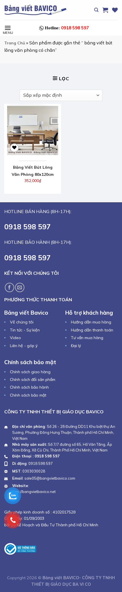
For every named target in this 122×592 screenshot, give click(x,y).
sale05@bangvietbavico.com (49, 478)
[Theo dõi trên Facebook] (9, 287)
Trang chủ (14, 43)
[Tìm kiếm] (96, 10)
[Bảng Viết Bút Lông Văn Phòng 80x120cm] (32, 129)
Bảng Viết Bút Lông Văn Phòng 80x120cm (33, 171)
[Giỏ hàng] (105, 10)
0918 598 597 (67, 27)
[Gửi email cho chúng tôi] (19, 287)
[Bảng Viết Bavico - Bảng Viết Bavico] (35, 10)
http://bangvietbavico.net (34, 491)
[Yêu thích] (115, 10)
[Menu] (7, 28)
